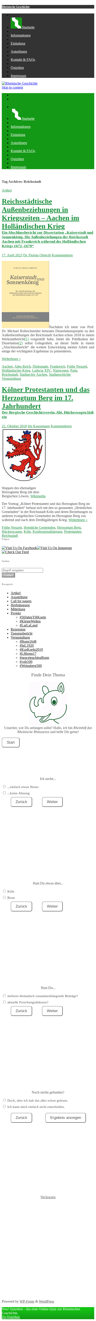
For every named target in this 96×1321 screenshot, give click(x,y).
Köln (27, 531)
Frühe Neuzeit (77, 366)
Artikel (7, 190)
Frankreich (57, 366)
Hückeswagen (12, 531)
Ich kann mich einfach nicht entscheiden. (36, 1107)
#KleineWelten (30, 621)
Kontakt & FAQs (23, 59)
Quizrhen (17, 68)
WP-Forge (27, 1301)
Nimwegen (61, 370)
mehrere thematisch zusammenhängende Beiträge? (42, 996)
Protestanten (72, 531)
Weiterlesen (11, 359)
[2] (21, 343)
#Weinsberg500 (31, 666)
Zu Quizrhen (11, 1317)
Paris (73, 370)
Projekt (16, 613)
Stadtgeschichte (60, 374)
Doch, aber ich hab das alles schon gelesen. (37, 1100)
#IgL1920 (27, 645)
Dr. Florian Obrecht (37, 255)
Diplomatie (40, 366)
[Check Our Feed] (15, 552)
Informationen (21, 35)
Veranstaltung (11, 378)
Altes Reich (22, 366)
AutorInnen (19, 51)
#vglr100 (26, 662)
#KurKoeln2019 (31, 649)
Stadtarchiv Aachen (33, 374)
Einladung (18, 43)
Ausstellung (19, 597)
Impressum (18, 76)
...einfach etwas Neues (23, 787)
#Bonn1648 (28, 641)
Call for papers (21, 601)
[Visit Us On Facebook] (19, 548)
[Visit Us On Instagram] (54, 548)
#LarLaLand (29, 625)
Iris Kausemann (39, 426)
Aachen (7, 366)
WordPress (46, 1301)
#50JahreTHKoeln (33, 617)
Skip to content (12, 87)
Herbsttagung (20, 605)
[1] (27, 339)
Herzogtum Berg (69, 527)
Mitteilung (18, 609)
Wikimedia (38, 496)
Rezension (18, 629)
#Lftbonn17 (28, 653)
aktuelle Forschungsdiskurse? (27, 1002)
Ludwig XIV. (41, 370)
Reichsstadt (10, 374)
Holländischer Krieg (16, 370)
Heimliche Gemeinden (39, 527)
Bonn (11, 898)
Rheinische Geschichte (16, 6)
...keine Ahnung (18, 793)
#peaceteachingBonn (34, 657)
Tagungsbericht (21, 633)
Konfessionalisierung (47, 531)
